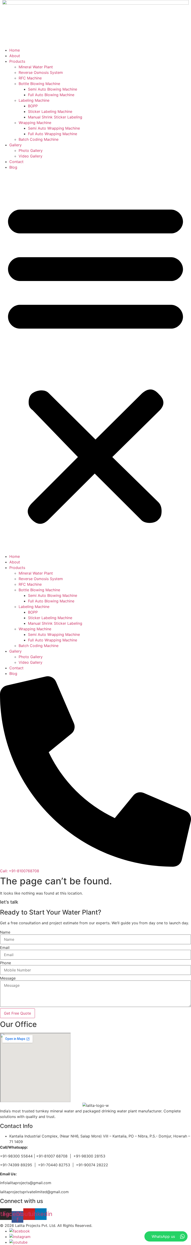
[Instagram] (20, 1236)
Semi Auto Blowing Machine (52, 89)
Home (14, 50)
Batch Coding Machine (38, 139)
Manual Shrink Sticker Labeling (55, 117)
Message (8, 978)
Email (5, 947)
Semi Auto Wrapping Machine (54, 128)
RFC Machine (30, 78)
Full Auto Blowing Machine (51, 94)
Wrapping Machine (35, 122)
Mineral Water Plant (36, 67)
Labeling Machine (34, 100)
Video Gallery (30, 156)
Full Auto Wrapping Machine (52, 133)
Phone (5, 963)
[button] (95, 362)
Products (17, 61)
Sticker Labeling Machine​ (50, 111)
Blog (13, 167)
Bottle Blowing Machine (39, 83)
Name (5, 932)
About (14, 55)
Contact (16, 161)
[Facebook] (19, 1231)
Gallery (15, 145)
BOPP (33, 106)
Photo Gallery (31, 150)
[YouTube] (18, 1242)
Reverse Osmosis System (41, 72)
